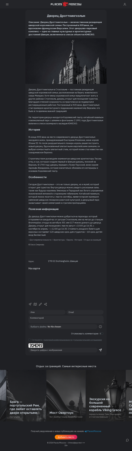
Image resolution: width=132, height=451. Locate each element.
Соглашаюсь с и (67, 340)
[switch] (101, 334)
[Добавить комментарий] (127, 440)
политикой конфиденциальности (58, 340)
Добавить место (66, 437)
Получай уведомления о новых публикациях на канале (66, 431)
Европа (70, 240)
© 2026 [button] (66, 443)
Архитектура (59, 240)
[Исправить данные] (40, 304)
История (78, 240)
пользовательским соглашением (88, 340)
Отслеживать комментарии (84, 333)
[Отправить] (100, 350)
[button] (30, 304)
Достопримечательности (40, 240)
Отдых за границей (92, 240)
